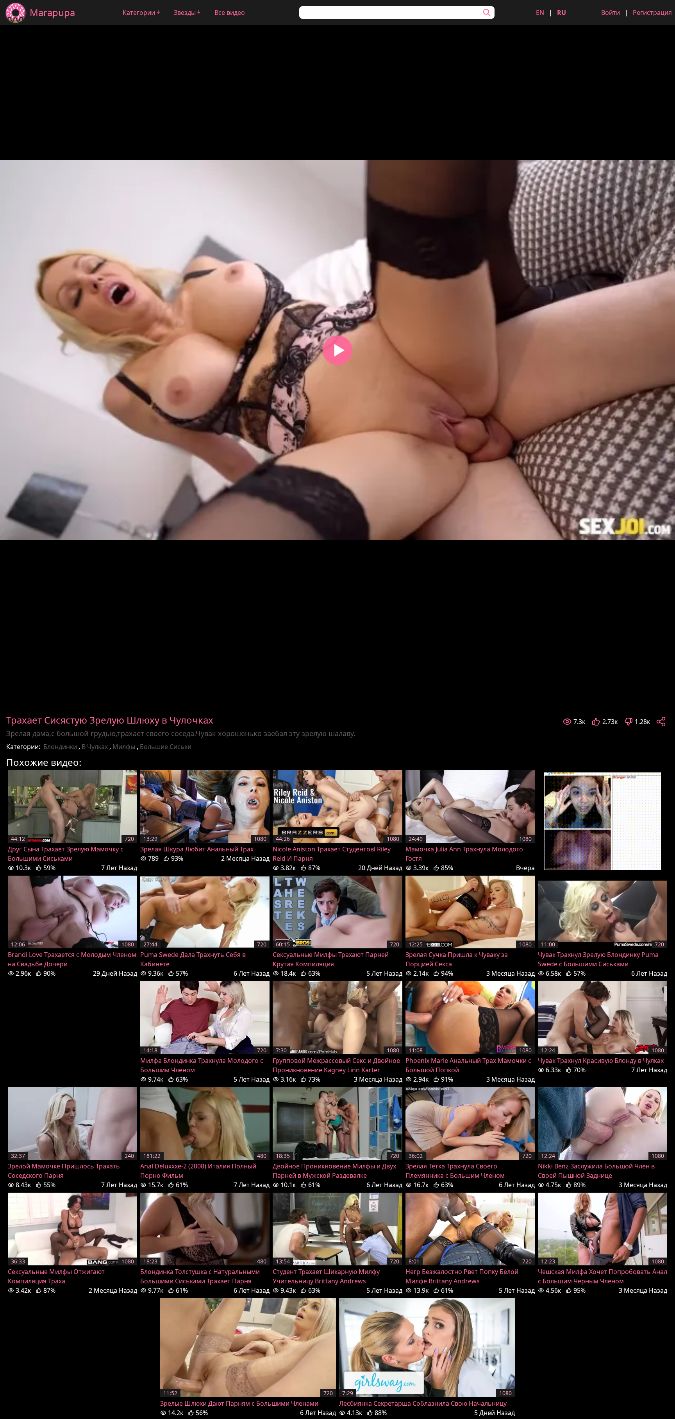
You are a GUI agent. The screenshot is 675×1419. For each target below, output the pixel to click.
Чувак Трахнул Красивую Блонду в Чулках (601, 1060)
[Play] (337, 350)
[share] (661, 721)
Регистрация (652, 12)
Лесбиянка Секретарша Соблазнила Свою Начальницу (423, 1403)
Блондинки (60, 746)
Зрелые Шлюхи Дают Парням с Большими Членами (239, 1403)
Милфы (123, 746)
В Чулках (95, 746)
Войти (610, 12)
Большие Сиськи (165, 746)
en (540, 12)
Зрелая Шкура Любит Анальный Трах (197, 849)
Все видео (229, 12)
